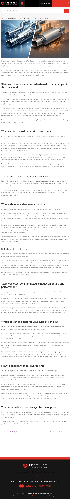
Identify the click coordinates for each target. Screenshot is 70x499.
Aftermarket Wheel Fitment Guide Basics (55, 432)
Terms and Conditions (18, 495)
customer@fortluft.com (11, 18)
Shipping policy (53, 495)
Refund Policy (42, 495)
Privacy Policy (31, 495)
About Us (18, 472)
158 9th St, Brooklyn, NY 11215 (45, 18)
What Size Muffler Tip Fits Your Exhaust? (15, 432)
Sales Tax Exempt (37, 472)
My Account (47, 3)
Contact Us (26, 472)
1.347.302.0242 (27, 18)
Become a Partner (49, 472)
